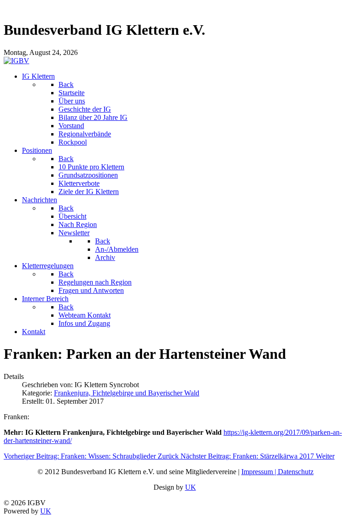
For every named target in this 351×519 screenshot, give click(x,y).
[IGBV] (16, 61)
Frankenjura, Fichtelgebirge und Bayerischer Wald (126, 393)
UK (190, 487)
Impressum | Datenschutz (277, 472)
